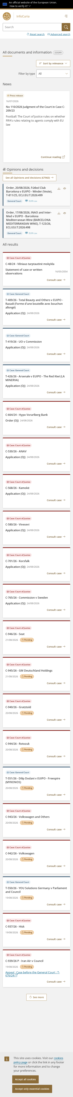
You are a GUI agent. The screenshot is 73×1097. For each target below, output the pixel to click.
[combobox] (53, 63)
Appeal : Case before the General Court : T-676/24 (32, 974)
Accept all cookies (25, 1079)
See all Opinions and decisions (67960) (28, 177)
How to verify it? (19, 6)
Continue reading (51, 157)
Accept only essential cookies (32, 1088)
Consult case (54, 280)
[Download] (59, 188)
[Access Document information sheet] (65, 188)
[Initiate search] (66, 27)
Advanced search (60, 34)
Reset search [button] (37, 34)
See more (38, 997)
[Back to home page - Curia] (7, 16)
